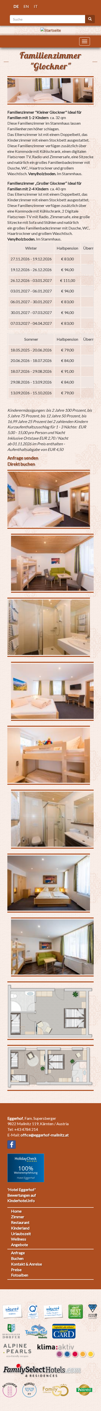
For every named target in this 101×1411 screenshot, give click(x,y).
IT (36, 6)
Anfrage (18, 1252)
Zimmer (17, 1216)
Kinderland (20, 1228)
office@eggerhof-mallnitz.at (45, 1135)
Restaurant (20, 1222)
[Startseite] (50, 29)
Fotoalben (19, 1275)
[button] (48, 499)
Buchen (17, 1258)
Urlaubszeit (21, 1233)
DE (16, 6)
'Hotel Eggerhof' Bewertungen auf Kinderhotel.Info (21, 1195)
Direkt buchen (21, 464)
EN (26, 6)
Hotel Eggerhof (26, 1178)
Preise (16, 1269)
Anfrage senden (22, 457)
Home (16, 1211)
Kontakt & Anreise (26, 1264)
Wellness (18, 1239)
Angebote (19, 1244)
